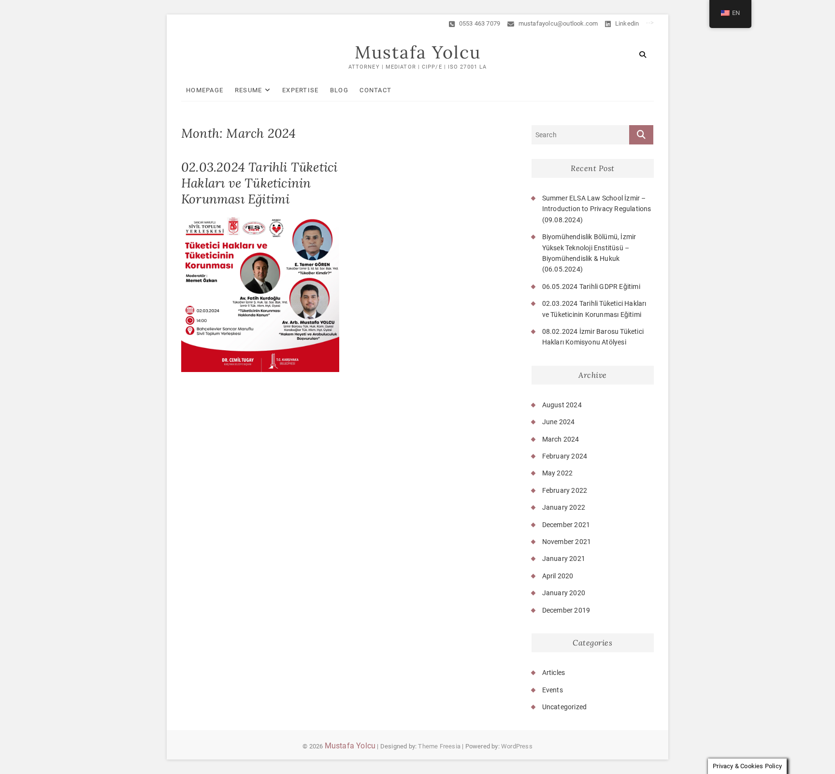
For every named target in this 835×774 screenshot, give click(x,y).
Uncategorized (564, 707)
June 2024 (558, 422)
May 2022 (557, 473)
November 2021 (566, 541)
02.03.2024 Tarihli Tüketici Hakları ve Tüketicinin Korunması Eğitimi (259, 183)
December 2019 (566, 610)
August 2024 (562, 405)
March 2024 (560, 439)
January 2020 (563, 593)
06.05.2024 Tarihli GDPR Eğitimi (591, 286)
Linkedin (626, 23)
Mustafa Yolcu (418, 52)
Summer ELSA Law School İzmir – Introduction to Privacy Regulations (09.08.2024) (596, 209)
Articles (553, 672)
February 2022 (565, 490)
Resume (248, 90)
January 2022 (563, 507)
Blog (339, 90)
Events (552, 690)
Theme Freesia (439, 746)
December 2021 (566, 525)
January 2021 (563, 558)
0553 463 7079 (478, 23)
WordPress (517, 746)
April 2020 (558, 576)
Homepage (204, 90)
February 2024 (565, 456)
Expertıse (300, 90)
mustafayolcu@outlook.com (557, 23)
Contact (375, 90)
